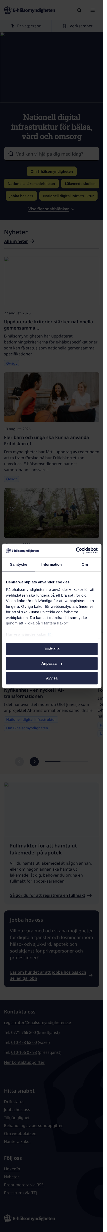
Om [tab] (85, 564)
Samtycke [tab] (18, 564)
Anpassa (48, 663)
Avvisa (51, 678)
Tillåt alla (51, 649)
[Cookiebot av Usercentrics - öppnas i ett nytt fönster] (76, 550)
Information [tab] (51, 564)
